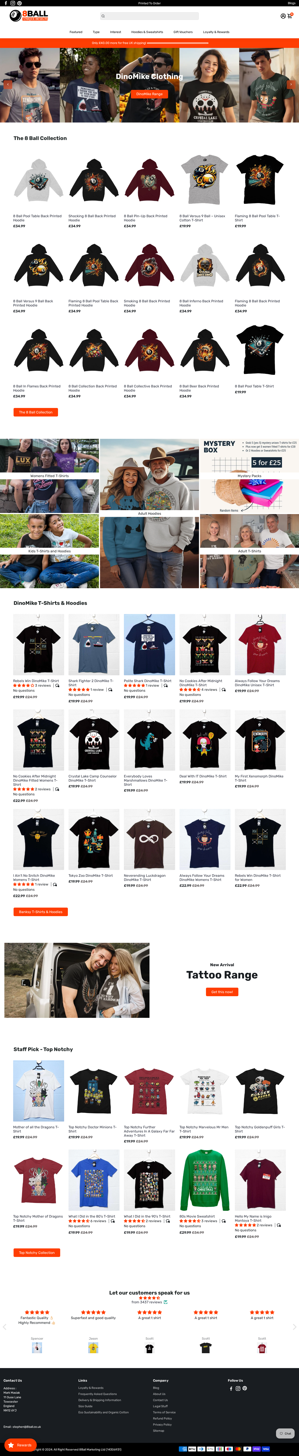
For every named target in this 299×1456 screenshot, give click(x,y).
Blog (156, 1388)
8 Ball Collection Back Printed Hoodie (93, 388)
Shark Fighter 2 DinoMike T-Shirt (91, 688)
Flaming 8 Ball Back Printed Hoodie (257, 303)
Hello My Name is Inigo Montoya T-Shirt (253, 1223)
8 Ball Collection (149, 94)
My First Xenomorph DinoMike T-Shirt (259, 778)
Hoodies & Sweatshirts (147, 32)
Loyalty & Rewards (216, 32)
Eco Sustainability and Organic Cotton (103, 1412)
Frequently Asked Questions (97, 1394)
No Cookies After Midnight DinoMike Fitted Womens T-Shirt (35, 785)
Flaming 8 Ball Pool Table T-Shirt (257, 218)
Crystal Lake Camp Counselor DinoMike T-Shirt (93, 778)
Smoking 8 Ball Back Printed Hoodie (147, 303)
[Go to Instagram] (13, 3)
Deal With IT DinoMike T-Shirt (203, 776)
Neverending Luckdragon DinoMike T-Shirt (145, 877)
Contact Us (160, 1400)
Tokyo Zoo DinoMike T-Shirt (91, 875)
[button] (24, 685)
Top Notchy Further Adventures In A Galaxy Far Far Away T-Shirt (149, 1131)
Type (96, 32)
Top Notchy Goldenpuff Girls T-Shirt (260, 1129)
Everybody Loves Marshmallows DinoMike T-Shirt (145, 780)
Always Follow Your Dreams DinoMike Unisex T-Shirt (257, 683)
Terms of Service (164, 1412)
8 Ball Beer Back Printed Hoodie (199, 388)
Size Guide (85, 1406)
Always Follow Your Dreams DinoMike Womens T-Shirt (201, 877)
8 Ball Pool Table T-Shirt (254, 386)
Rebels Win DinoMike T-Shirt (36, 686)
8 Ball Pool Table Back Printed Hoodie (37, 218)
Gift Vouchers (183, 32)
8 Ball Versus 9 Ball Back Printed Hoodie (33, 303)
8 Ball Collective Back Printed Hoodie (148, 388)
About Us (159, 1394)
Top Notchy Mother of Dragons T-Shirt (38, 1218)
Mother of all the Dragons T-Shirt (36, 1129)
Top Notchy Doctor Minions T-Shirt (93, 1129)
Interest (115, 32)
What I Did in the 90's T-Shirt (147, 1221)
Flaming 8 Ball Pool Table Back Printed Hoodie (93, 303)
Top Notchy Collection (37, 1253)
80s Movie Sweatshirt (198, 1221)
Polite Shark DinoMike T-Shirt (147, 686)
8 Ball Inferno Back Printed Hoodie (201, 303)
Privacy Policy (162, 1424)
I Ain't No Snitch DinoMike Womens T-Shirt (34, 882)
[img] (149, 1298)
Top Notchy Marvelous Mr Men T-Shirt (204, 1129)
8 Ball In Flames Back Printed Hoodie (37, 388)
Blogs (291, 3)
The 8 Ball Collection (36, 412)
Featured (76, 32)
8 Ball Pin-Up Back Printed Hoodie (145, 218)
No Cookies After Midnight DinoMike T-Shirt (200, 688)
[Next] (291, 84)
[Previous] (8, 84)
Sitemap (158, 1430)
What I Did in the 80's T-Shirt (92, 1221)
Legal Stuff (160, 1406)
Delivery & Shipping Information (99, 1400)
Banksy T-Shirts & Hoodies (40, 912)
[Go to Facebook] (6, 3)
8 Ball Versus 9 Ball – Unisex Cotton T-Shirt (202, 218)
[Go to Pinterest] (19, 3)
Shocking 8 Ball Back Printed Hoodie (92, 218)
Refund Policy (162, 1418)
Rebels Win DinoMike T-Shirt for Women (258, 877)
